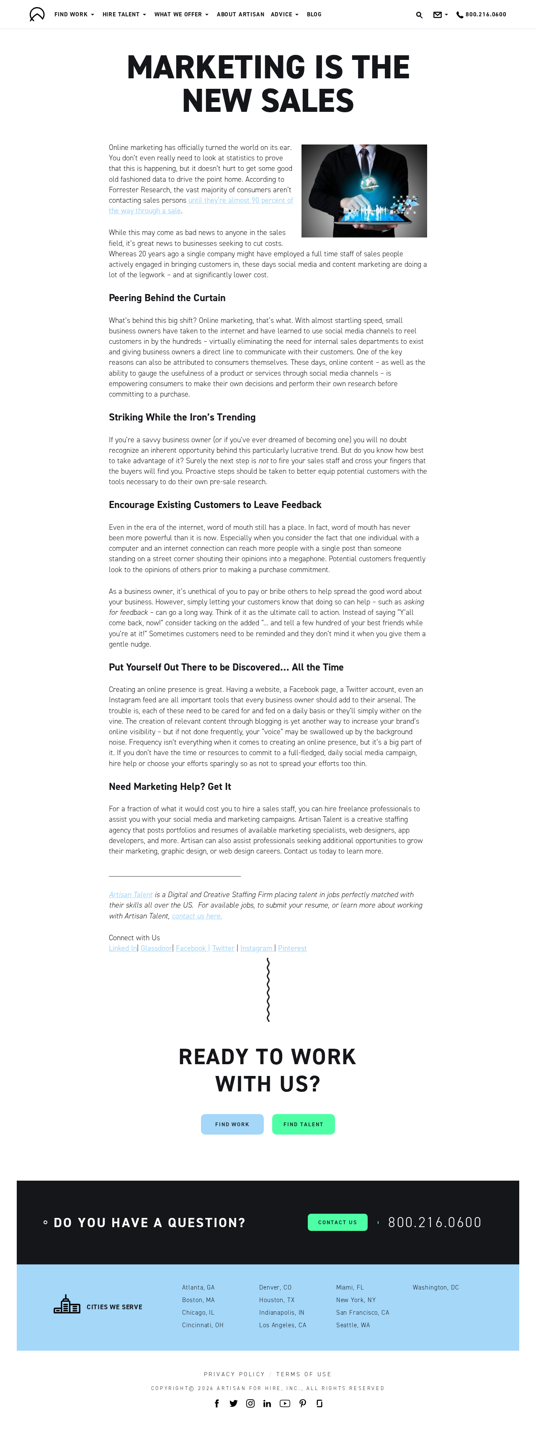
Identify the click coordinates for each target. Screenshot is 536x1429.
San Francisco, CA (362, 1313)
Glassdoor (156, 948)
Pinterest (292, 948)
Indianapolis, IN (282, 1313)
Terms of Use (304, 1374)
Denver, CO (275, 1288)
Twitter (223, 948)
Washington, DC (436, 1288)
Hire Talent (121, 14)
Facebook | (193, 948)
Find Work (71, 14)
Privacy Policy (235, 1374)
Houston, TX (277, 1300)
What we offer (178, 14)
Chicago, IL (198, 1313)
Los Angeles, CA (283, 1325)
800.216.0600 (435, 1222)
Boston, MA (198, 1300)
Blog (314, 14)
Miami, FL (350, 1288)
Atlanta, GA (198, 1288)
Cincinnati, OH (203, 1325)
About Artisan (241, 14)
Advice (281, 14)
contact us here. (197, 916)
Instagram (257, 948)
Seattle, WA (353, 1325)
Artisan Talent (130, 895)
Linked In (123, 948)
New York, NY (356, 1300)
